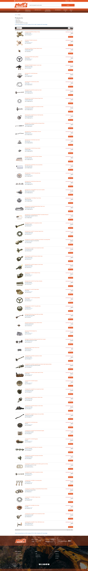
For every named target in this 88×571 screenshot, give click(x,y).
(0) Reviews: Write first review (28, 324)
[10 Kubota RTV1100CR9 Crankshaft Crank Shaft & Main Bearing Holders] (19, 366)
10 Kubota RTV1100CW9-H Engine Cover (32, 497)
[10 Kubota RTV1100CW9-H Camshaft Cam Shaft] (19, 474)
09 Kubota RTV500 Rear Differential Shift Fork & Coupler (35, 339)
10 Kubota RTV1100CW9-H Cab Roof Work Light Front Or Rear (36, 463)
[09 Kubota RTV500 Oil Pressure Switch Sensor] (19, 325)
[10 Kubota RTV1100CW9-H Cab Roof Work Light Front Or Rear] (19, 466)
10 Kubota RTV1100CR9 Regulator (31, 438)
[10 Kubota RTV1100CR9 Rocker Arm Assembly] (19, 449)
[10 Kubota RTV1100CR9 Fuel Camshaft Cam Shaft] (19, 391)
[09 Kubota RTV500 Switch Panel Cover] (19, 350)
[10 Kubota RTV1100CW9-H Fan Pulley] (19, 507)
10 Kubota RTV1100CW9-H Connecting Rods (33, 480)
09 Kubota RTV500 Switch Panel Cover (32, 347)
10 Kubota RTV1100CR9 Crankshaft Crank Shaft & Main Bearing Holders (38, 364)
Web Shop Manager (55, 569)
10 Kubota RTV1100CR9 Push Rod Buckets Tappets (34, 430)
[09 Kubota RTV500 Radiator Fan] (19, 333)
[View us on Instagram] (70, 541)
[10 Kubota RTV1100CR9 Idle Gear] (19, 424)
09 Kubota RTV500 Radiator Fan (31, 331)
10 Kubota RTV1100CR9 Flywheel (31, 380)
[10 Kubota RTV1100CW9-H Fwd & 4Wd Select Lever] (19, 524)
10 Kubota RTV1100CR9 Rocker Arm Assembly (33, 447)
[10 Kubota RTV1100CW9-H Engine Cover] (19, 499)
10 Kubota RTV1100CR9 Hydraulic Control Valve (34, 405)
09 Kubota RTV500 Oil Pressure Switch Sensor (33, 322)
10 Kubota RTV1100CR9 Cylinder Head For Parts (34, 372)
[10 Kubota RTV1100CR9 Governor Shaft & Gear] (19, 399)
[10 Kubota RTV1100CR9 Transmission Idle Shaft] (19, 458)
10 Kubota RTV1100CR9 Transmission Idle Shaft (34, 455)
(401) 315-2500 (35, 539)
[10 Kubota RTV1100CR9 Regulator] (19, 441)
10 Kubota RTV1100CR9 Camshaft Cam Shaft (33, 355)
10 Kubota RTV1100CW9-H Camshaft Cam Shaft (34, 472)
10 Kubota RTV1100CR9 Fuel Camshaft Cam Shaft (34, 389)
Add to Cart (70, 319)
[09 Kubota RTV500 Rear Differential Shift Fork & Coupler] (19, 341)
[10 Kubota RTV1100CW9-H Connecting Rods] (19, 483)
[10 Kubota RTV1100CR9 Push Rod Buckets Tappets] (19, 433)
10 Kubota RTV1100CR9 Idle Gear (31, 422)
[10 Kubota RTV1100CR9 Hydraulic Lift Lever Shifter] (19, 416)
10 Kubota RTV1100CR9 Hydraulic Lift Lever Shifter (34, 414)
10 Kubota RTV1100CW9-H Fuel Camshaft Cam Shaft (35, 513)
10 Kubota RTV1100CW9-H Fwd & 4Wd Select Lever (34, 522)
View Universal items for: (31, 533)
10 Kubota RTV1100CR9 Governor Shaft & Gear (33, 397)
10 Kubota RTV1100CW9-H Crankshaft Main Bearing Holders (36, 488)
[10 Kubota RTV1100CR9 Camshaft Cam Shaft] (19, 358)
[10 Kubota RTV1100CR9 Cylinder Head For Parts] (19, 374)
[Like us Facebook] (69, 541)
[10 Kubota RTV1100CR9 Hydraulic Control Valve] (19, 408)
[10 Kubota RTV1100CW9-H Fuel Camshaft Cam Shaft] (19, 516)
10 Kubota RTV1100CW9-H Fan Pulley (32, 505)
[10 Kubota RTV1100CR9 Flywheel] (19, 383)
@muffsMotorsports (63, 541)
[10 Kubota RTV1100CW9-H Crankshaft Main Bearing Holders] (19, 491)
